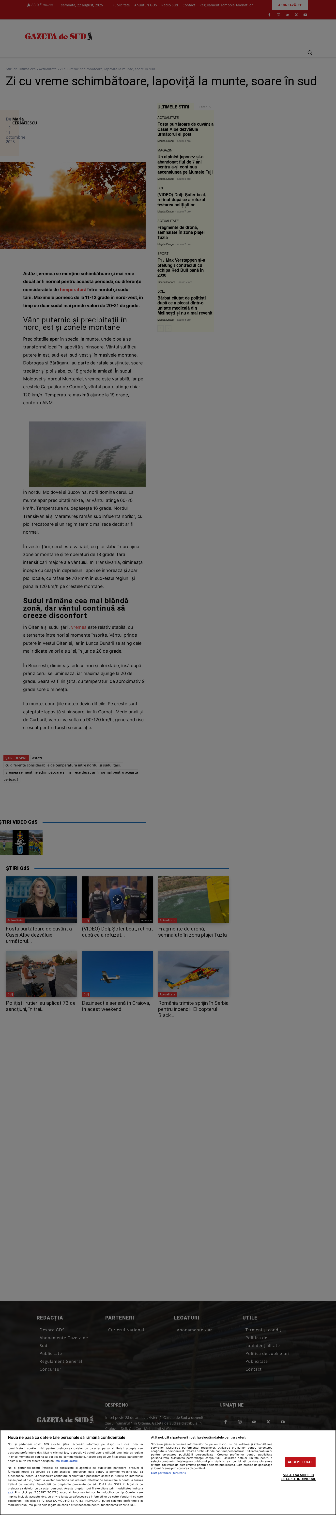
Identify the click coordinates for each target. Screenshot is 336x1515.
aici (10, 1492)
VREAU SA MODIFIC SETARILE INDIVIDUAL (298, 1477)
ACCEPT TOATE (300, 1462)
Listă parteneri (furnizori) (168, 1473)
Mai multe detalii (66, 1461)
